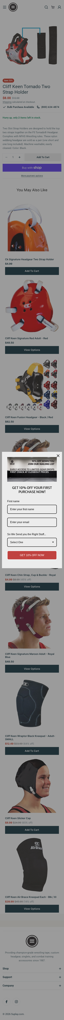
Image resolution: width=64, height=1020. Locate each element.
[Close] (58, 456)
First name (13, 501)
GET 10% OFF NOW (32, 555)
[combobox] (32, 542)
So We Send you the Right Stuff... (26, 534)
